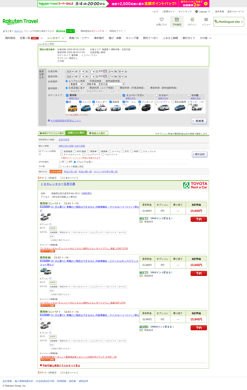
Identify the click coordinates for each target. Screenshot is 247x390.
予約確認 (177, 24)
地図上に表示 (97, 133)
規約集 (72, 381)
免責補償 (68, 151)
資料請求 (83, 381)
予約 (199, 219)
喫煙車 (104, 151)
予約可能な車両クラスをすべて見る (61, 365)
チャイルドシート (72, 154)
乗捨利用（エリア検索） (102, 87)
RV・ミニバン (129, 103)
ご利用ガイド (168, 11)
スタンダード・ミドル (99, 103)
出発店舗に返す (77, 87)
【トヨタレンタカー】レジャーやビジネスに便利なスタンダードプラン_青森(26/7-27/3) (82, 303)
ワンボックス (146, 103)
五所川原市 (64, 139)
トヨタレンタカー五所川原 (58, 184)
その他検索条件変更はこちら (65, 120)
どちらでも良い (85, 161)
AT (63, 161)
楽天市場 (219, 11)
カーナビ (116, 151)
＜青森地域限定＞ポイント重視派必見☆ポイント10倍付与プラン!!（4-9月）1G (78, 357)
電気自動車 (180, 102)
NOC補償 (81, 151)
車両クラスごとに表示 (52, 133)
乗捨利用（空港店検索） (133, 87)
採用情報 (61, 381)
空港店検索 (95, 81)
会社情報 (7, 381)
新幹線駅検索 (113, 81)
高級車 (115, 102)
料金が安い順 (70, 171)
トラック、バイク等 (196, 103)
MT (70, 161)
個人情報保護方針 (24, 381)
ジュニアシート (93, 154)
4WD (136, 151)
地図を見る (86, 193)
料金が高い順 (85, 171)
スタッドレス (149, 151)
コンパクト (85, 103)
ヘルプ (155, 11)
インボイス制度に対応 (73, 166)
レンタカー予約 (46, 43)
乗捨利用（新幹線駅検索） (164, 87)
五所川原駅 (79, 146)
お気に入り (161, 24)
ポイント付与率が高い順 (106, 171)
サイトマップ (184, 11)
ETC (127, 151)
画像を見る (74, 98)
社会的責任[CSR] (45, 381)
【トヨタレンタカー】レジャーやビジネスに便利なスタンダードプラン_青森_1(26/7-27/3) (84, 248)
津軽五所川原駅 (66, 146)
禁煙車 (93, 151)
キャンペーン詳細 (47, 251)
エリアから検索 (77, 81)
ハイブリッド (162, 103)
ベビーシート (111, 154)
